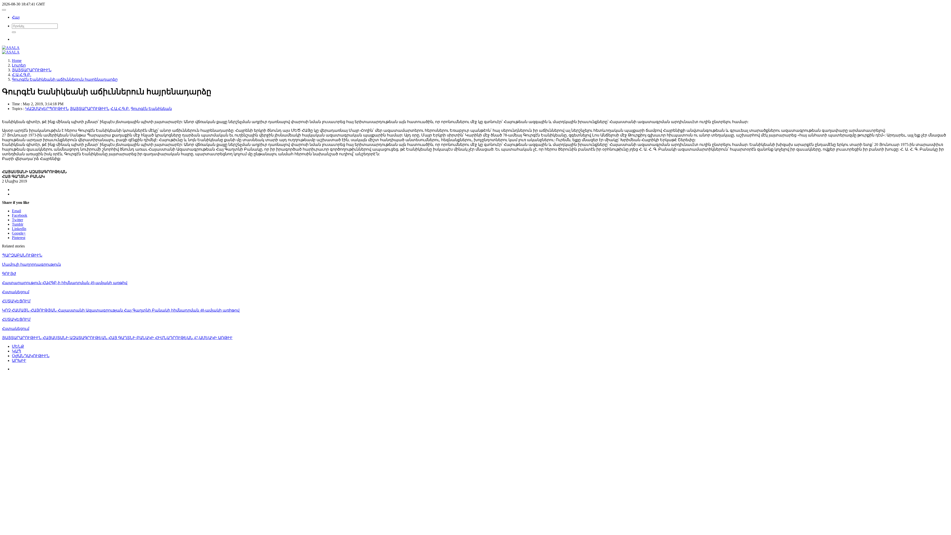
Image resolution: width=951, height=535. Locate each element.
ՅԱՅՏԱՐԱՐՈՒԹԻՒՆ (89, 109)
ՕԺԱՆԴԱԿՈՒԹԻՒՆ (31, 356)
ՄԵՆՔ (18, 346)
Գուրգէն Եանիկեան (151, 109)
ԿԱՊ (16, 351)
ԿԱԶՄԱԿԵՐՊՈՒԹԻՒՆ (47, 109)
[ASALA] (11, 48)
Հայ (16, 17)
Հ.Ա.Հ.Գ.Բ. (120, 109)
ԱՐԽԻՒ (19, 360)
